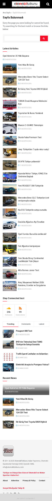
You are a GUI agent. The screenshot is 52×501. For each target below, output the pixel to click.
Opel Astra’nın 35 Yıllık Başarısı (16, 56)
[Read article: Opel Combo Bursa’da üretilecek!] (10, 238)
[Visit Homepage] (26, 4)
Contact (42, 481)
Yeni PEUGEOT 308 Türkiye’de (30, 185)
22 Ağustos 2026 (25, 107)
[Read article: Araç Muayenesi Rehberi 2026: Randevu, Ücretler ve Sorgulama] (10, 286)
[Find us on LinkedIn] (11, 493)
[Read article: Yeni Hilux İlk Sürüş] (10, 68)
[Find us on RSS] (19, 493)
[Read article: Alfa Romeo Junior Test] (10, 274)
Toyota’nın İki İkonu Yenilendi (30, 113)
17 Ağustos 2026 (25, 153)
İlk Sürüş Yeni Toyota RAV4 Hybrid (33, 89)
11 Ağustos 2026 (25, 225)
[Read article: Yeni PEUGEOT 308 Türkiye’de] (10, 189)
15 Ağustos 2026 (25, 180)
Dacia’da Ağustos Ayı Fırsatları (31, 222)
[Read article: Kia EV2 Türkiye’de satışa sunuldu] (10, 214)
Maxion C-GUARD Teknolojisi (30, 125)
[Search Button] (47, 4)
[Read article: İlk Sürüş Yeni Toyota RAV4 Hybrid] (10, 93)
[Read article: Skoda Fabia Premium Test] (10, 141)
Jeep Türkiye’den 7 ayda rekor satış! (33, 149)
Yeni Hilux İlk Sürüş (26, 65)
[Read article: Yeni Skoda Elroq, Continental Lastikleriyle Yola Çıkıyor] (10, 262)
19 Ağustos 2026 (25, 117)
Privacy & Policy (29, 481)
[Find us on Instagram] (7, 493)
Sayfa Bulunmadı (19, 13)
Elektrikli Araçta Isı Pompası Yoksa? (32, 364)
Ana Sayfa (7, 13)
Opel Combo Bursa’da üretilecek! (32, 234)
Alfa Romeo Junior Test (28, 270)
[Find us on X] (4, 493)
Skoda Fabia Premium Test (29, 137)
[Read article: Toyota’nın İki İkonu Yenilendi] (10, 117)
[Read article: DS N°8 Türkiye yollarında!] (10, 165)
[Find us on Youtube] (15, 493)
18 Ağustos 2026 (25, 141)
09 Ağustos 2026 (25, 250)
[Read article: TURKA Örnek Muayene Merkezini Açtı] (10, 105)
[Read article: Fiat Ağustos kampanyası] (10, 250)
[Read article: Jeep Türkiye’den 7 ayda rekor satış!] (10, 153)
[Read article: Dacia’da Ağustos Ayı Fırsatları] (10, 226)
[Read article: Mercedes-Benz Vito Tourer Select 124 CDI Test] (10, 80)
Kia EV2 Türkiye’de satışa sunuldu (32, 210)
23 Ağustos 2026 (10, 59)
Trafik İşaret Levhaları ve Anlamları (32, 354)
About (5, 481)
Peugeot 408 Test (24, 331)
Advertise (15, 481)
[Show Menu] (4, 4)
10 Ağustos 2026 (25, 238)
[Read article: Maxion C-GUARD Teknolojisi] (10, 129)
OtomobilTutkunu (21, 461)
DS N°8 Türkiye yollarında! (29, 161)
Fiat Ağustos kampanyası (29, 246)
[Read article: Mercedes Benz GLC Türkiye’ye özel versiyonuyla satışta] (10, 201)
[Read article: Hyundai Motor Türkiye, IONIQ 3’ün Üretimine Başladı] (10, 177)
